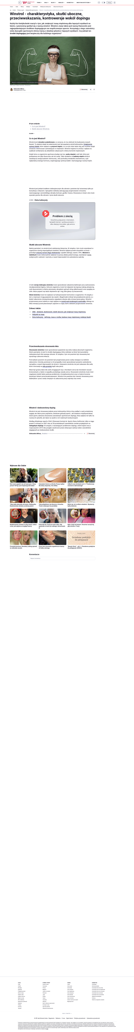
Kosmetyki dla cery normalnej (98, 991)
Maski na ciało (21, 998)
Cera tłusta (69, 987)
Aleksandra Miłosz (19, 89)
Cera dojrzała (70, 994)
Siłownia (44, 1001)
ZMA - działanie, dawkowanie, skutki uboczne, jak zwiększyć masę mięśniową (59, 312)
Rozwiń (31, 133)
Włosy (53, 2)
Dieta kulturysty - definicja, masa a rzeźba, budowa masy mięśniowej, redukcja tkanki (61, 317)
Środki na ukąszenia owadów (98, 999)
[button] (103, 2)
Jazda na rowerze (46, 991)
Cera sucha (69, 986)
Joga (44, 994)
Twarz (38, 2)
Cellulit (19, 986)
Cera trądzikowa (70, 991)
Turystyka (45, 999)
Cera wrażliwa (70, 989)
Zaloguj (109, 2)
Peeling (19, 1004)
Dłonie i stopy (21, 993)
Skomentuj (84, 89)
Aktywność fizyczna (58, 6)
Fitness (44, 987)
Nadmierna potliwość (22, 1001)
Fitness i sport (46, 984)
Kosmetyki (70, 2)
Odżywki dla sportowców (48, 1008)
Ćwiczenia (45, 986)
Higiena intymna (21, 996)
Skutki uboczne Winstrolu (40, 129)
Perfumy (94, 998)
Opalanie (20, 1003)
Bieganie (44, 989)
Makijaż (60, 2)
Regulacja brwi (70, 1001)
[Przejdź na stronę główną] (19, 3)
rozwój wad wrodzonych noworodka (73, 301)
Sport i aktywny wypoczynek (48, 1003)
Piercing (19, 1006)
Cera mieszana (70, 993)
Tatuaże (19, 1008)
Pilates (44, 996)
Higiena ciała (20, 994)
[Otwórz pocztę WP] (99, 2)
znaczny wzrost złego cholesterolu (48, 253)
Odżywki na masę (38, 314)
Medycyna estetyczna (83, 2)
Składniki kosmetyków (96, 996)
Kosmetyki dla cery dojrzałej (98, 994)
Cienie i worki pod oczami (72, 999)
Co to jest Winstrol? (38, 126)
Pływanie (44, 993)
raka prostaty (47, 366)
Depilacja (20, 989)
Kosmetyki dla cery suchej (97, 987)
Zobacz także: (37, 131)
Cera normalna (70, 998)
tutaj (47, 1028)
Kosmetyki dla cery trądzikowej (98, 989)
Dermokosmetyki (95, 986)
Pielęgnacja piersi (21, 991)
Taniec (44, 998)
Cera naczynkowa (71, 996)
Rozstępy (20, 987)
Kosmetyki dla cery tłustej (97, 993)
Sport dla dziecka (46, 1006)
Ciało (45, 2)
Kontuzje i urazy (46, 1004)
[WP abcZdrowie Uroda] (30, 2)
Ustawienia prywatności (93, 1018)
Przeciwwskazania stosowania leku (44, 134)
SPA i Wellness (21, 999)
